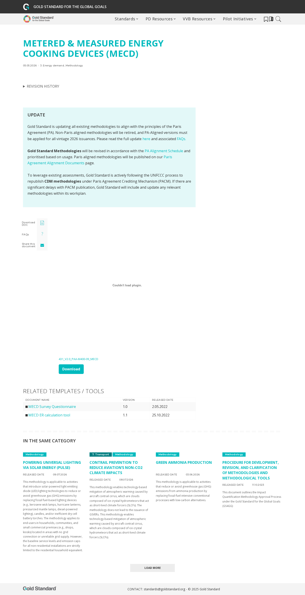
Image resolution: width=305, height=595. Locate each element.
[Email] (42, 245)
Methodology (74, 65)
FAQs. (181, 138)
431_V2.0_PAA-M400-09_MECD (78, 359)
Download (71, 369)
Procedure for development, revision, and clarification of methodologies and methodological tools (250, 470)
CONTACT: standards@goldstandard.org (156, 589)
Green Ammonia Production (184, 462)
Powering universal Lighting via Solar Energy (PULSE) (52, 465)
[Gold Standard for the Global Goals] (39, 19)
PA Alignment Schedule (164, 150)
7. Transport (100, 454)
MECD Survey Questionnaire (52, 406)
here (146, 138)
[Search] (278, 19)
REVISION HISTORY (43, 86)
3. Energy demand (52, 65)
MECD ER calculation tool (49, 415)
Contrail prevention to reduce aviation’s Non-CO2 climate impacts (116, 467)
